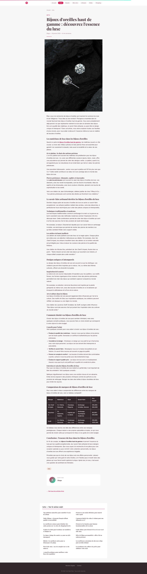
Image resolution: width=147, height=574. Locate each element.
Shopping (98, 3)
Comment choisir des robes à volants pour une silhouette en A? (90, 519)
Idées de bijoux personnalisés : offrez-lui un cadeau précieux (89, 536)
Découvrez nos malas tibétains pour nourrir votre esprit (89, 513)
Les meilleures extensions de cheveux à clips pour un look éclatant (89, 542)
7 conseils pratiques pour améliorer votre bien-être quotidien (55, 553)
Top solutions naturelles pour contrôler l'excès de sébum (57, 513)
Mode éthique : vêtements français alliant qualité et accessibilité (55, 519)
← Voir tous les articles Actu (55, 491)
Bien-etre (75, 3)
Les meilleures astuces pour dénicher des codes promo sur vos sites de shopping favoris (57, 525)
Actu (60, 3)
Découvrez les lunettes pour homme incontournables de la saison (86, 525)
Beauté (67, 3)
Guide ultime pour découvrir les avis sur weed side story (90, 530)
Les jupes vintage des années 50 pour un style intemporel (56, 536)
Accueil (54, 3)
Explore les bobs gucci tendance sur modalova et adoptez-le (57, 530)
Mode (90, 3)
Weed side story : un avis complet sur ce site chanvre (56, 547)
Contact (79, 565)
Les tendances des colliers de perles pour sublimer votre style (88, 547)
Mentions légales (70, 565)
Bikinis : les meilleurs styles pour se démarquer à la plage (54, 542)
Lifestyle (83, 3)
